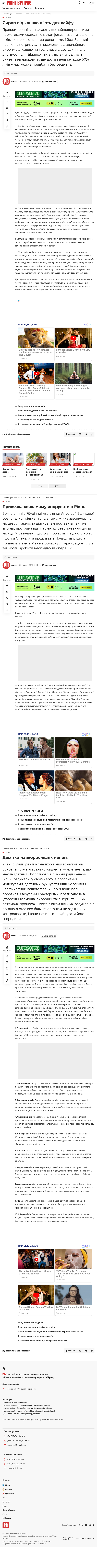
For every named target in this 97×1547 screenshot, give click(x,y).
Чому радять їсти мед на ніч (31, 406)
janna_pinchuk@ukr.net (45, 1411)
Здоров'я (8, 17)
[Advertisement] (55, 186)
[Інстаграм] (89, 1525)
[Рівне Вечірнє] (23, 2)
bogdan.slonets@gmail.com (41, 1408)
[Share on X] (7, 108)
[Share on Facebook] (7, 102)
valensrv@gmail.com (41, 1405)
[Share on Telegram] (7, 120)
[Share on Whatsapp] (7, 114)
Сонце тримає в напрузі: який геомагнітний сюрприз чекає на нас (50, 415)
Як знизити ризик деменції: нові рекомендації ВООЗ (43, 424)
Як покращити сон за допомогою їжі (36, 420)
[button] (5, 2)
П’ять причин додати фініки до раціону (37, 411)
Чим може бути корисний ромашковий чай (34, 472)
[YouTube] (86, 1525)
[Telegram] (92, 1525)
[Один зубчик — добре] (13, 459)
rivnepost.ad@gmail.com (31, 1414)
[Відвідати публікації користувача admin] (6, 81)
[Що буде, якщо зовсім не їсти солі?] (83, 459)
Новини (17, 464)
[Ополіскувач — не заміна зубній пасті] (60, 459)
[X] (82, 1525)
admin (14, 81)
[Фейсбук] (79, 1525)
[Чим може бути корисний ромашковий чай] (36, 459)
